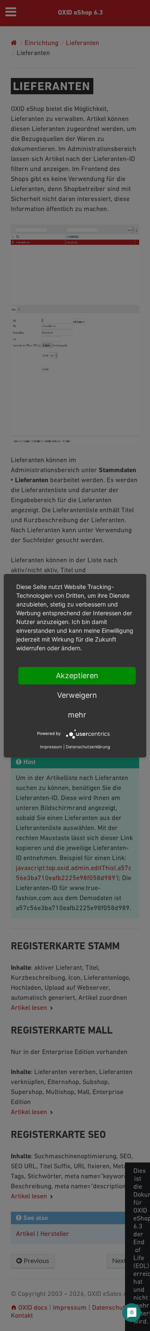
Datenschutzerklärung (88, 746)
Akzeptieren (77, 675)
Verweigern (77, 695)
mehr (77, 714)
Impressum (51, 746)
